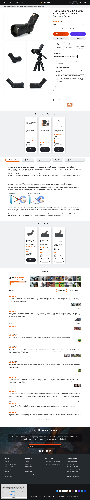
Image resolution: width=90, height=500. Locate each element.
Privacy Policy (23, 489)
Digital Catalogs (29, 474)
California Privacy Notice (45, 496)
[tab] (12, 160)
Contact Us (70, 479)
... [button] (22, 301)
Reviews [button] (11, 290)
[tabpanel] (45, 190)
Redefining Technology (11, 464)
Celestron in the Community (53, 464)
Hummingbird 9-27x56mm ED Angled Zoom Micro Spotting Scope (31, 242)
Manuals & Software (72, 466)
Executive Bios (8, 476)
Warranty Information (73, 476)
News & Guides (9, 466)
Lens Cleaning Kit (44, 130)
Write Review (61, 290)
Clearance (28, 469)
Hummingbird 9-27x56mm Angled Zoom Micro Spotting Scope (44, 242)
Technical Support (72, 461)
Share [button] (56, 90)
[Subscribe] (60, 446)
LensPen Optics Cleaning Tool (30, 131)
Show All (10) (26, 94)
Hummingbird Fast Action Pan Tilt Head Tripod (58, 132)
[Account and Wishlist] (81, 2)
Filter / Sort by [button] (74, 290)
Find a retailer (62, 38)
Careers (7, 479)
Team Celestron (9, 469)
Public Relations (9, 474)
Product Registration (72, 471)
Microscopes (28, 466)
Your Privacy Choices (60, 496)
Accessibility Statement (72, 496)
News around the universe (53, 461)
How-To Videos (71, 464)
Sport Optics (28, 464)
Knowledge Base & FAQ (73, 469)
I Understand (14, 497)
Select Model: (56, 53)
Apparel (7, 471)
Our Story (7, 461)
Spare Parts (70, 474)
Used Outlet (28, 471)
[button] (70, 2)
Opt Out (13, 491)
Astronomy (28, 461)
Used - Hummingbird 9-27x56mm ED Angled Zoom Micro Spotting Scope (58, 243)
